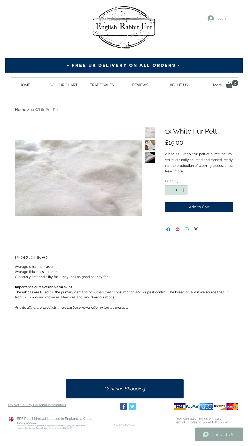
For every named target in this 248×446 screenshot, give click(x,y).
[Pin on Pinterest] (177, 229)
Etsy (218, 418)
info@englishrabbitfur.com (207, 422)
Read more (174, 171)
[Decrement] (169, 190)
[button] (232, 84)
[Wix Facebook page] (123, 406)
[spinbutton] (176, 190)
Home (20, 109)
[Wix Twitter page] (132, 406)
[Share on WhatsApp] (187, 229)
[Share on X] (196, 229)
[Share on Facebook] (168, 229)
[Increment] (184, 190)
